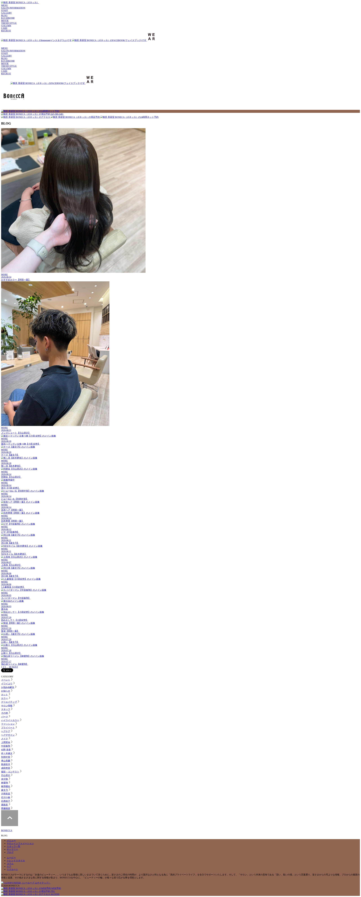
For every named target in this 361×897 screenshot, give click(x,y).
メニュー (11, 840)
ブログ (10, 852)
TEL (52, 891)
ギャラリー (12, 849)
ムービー (11, 857)
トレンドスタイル (16, 860)
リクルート (12, 869)
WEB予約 (56, 888)
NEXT (15, 667)
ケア (9, 866)
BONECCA (6, 830)
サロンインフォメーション (20, 843)
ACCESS (54, 894)
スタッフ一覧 (13, 846)
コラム (10, 863)
